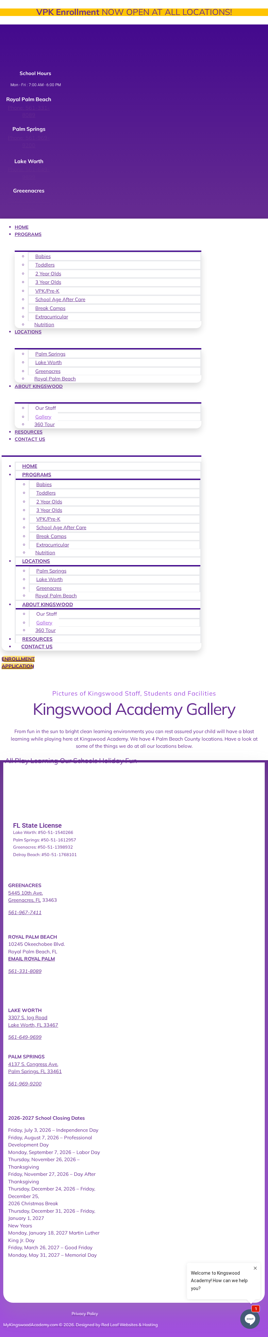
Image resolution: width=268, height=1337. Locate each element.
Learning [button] (45, 760)
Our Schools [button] (79, 760)
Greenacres (47, 371)
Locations (28, 332)
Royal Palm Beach (55, 379)
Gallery (43, 417)
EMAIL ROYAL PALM (31, 959)
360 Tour (44, 424)
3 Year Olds (48, 282)
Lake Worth (48, 362)
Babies (43, 256)
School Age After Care (60, 299)
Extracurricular (51, 317)
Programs (28, 234)
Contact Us (30, 439)
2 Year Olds (48, 273)
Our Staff (45, 408)
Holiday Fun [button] (118, 760)
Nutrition (44, 324)
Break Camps (50, 308)
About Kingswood (39, 386)
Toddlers (45, 265)
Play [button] (22, 760)
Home (21, 227)
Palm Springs (50, 354)
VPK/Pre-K (47, 291)
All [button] (10, 760)
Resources (28, 432)
